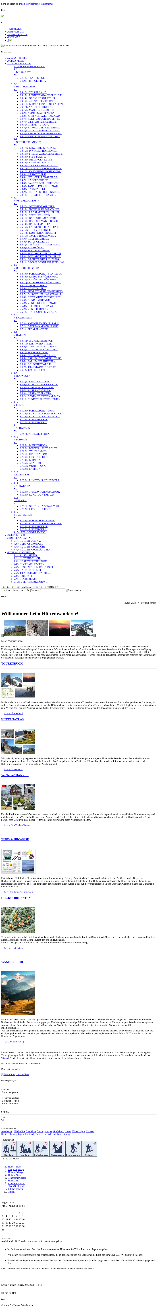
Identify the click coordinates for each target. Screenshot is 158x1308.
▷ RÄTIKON (30, 469)
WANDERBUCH (12, 962)
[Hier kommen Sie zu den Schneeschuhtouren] (73, 1155)
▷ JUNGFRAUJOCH (34, 454)
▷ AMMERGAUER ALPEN (37, 113)
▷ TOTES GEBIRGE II (35, 230)
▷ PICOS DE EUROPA (35, 509)
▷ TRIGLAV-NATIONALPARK (40, 491)
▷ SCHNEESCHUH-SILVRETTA (41, 273)
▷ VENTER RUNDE (34, 309)
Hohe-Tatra (13, 1180)
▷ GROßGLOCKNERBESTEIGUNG (42, 262)
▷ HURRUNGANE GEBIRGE (39, 384)
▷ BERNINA (30, 460)
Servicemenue (33, 3)
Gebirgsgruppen (44, 1131)
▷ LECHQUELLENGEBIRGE (39, 177)
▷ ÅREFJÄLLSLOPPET (36, 434)
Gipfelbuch (58, 1131)
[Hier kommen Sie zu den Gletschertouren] (41, 1155)
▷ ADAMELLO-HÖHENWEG (39, 349)
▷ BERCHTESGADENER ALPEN (41, 104)
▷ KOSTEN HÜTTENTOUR (31, 561)
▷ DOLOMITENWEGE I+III (38, 355)
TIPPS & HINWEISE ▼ (21, 552)
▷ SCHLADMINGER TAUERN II (40, 253)
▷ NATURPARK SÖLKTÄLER (40, 209)
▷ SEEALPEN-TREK (34, 329)
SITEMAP (13, 37)
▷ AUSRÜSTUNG (25, 555)
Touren (38, 1134)
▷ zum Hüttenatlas (13, 769)
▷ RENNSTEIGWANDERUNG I (40, 136)
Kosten (4, 1134)
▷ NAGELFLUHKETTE (36, 107)
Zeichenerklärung (61, 1134)
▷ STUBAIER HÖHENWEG (38, 195)
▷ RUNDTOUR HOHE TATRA (40, 416)
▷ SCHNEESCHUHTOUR (37, 410)
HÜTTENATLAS (12, 719)
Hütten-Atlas (14, 1175)
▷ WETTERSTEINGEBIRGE (38, 121)
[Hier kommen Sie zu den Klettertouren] (57, 1155)
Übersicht (47, 1134)
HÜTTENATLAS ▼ (19, 538)
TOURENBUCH (12, 663)
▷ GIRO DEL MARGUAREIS (38, 346)
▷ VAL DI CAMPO (33, 451)
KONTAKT (14, 29)
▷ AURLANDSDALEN (35, 390)
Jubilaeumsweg (15, 1189)
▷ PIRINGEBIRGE (33, 81)
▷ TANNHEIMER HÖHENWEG (40, 186)
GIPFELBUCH (16, 535)
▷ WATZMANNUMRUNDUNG (40, 130)
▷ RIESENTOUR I (33, 422)
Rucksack (30, 1134)
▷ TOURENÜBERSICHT (29, 66)
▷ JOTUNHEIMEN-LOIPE (37, 387)
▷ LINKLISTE (23, 576)
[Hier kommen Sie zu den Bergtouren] (9, 1155)
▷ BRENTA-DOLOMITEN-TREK (41, 358)
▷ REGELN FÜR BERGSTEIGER (34, 567)
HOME (17, 58)
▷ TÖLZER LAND (33, 92)
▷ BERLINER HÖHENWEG (38, 306)
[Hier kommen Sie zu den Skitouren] (89, 1155)
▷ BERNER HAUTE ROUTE (39, 448)
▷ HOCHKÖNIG (32, 247)
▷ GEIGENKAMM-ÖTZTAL (39, 165)
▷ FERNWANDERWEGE (30, 532)
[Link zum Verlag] (18, 1014)
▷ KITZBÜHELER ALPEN (38, 148)
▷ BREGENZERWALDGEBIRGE (41, 153)
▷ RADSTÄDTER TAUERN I (39, 227)
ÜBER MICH (15, 60)
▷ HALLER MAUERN (35, 224)
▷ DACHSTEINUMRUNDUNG (40, 259)
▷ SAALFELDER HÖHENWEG (40, 183)
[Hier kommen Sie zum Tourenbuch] (18, 697)
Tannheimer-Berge (17, 1177)
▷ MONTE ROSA (33, 466)
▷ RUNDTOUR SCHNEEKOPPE (41, 413)
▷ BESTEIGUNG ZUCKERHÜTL (41, 297)
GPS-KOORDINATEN (16, 898)
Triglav (11, 1191)
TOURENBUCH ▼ (19, 63)
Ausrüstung (6, 1131)
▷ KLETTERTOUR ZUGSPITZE (40, 118)
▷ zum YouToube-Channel (17, 825)
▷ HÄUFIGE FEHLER (28, 570)
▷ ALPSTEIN (31, 463)
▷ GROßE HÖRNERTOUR (38, 98)
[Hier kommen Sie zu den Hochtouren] (25, 1155)
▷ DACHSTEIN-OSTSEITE (38, 218)
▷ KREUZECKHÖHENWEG (39, 276)
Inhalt (22, 3)
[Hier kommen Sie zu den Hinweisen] (18, 873)
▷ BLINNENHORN (34, 445)
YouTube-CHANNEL (15, 775)
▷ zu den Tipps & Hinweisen (18, 892)
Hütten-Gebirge (15, 1172)
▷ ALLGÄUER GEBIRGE (37, 101)
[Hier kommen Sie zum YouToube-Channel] (18, 809)
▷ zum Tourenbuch (13, 713)
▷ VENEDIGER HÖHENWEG (39, 303)
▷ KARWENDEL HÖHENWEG (40, 171)
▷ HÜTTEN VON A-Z (27, 540)
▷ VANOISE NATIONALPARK (39, 323)
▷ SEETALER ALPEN (35, 215)
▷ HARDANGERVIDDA (36, 393)
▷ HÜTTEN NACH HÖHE (30, 546)
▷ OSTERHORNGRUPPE (37, 206)
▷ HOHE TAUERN (33, 288)
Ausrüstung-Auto (16, 1183)
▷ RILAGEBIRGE (32, 78)
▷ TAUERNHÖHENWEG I (38, 235)
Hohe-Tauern (14, 1166)
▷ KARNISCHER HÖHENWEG (40, 282)
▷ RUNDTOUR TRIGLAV (37, 494)
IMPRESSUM (15, 31)
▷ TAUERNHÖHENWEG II (38, 233)
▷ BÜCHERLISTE (25, 579)
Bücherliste (19, 1131)
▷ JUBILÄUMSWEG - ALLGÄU (40, 116)
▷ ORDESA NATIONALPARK (39, 326)
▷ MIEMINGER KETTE (36, 159)
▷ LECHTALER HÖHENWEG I (40, 192)
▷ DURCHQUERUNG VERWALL (41, 294)
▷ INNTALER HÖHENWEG (38, 150)
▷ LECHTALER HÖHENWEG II (41, 168)
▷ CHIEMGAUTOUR (34, 124)
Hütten (68, 1131)
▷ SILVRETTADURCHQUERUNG (41, 291)
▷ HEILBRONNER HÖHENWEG (41, 133)
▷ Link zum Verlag (14, 1041)
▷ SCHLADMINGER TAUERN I (40, 256)
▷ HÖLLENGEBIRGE (35, 238)
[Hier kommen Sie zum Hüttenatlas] (18, 753)
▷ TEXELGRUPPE (33, 370)
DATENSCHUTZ (17, 34)
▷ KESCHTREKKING (35, 457)
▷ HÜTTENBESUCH (27, 558)
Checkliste (31, 1131)
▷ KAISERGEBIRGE (34, 180)
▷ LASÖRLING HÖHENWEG (39, 279)
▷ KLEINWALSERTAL (36, 162)
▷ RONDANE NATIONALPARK (40, 396)
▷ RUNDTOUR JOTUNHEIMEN (40, 399)
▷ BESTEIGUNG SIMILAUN (38, 312)
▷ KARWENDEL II (33, 174)
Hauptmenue (47, 3)
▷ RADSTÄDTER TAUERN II (39, 212)
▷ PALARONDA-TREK (36, 343)
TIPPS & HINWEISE (15, 839)
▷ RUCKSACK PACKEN (29, 564)
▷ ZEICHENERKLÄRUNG (31, 581)
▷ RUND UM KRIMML (35, 300)
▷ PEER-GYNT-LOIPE (35, 381)
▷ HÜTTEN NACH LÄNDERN (32, 549)
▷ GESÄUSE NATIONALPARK (40, 244)
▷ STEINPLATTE (33, 156)
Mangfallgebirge (16, 1169)
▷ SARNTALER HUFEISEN (38, 361)
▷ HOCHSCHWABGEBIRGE (39, 221)
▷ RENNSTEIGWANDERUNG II (41, 95)
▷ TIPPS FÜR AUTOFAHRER (32, 573)
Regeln (20, 1134)
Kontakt (6, 1058)
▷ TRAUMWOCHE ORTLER (38, 367)
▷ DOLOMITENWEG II (35, 364)
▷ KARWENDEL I (33, 189)
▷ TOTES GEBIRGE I (34, 241)
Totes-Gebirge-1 (16, 1186)
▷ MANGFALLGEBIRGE (37, 110)
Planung (13, 1134)
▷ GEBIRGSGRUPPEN (28, 543)
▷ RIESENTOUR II (34, 419)
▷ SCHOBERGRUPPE (35, 250)
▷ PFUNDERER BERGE (36, 340)
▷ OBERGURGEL (33, 285)
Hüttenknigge (78, 1131)
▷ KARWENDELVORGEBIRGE (40, 127)
